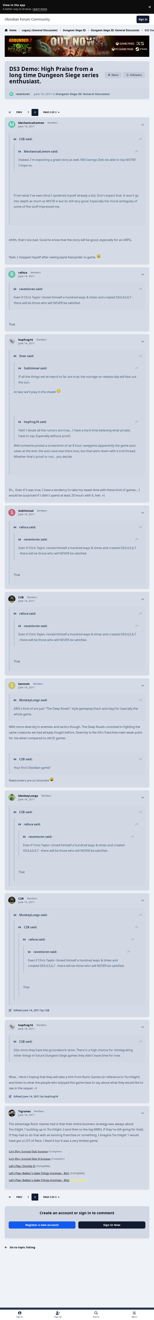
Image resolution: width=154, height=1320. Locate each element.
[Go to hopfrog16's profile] (11, 341)
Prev (19, 112)
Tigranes (24, 1111)
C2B (21, 597)
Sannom (24, 684)
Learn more (7, 7)
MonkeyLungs (28, 796)
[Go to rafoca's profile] (11, 274)
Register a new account (42, 1225)
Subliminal (26, 510)
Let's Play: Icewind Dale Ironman (28, 1151)
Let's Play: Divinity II (22, 1166)
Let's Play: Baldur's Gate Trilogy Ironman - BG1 (39, 1173)
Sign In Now (111, 1225)
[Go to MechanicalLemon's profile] (11, 124)
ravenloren (23, 94)
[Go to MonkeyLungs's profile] (11, 797)
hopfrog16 (25, 339)
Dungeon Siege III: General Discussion (83, 94)
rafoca (22, 272)
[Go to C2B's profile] (11, 599)
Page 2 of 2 (50, 112)
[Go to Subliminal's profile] (11, 512)
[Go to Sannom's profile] (11, 685)
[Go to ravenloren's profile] (11, 94)
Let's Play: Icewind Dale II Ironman (30, 1158)
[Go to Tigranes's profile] (11, 1113)
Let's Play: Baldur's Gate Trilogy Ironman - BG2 (39, 1180)
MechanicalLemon (31, 123)
